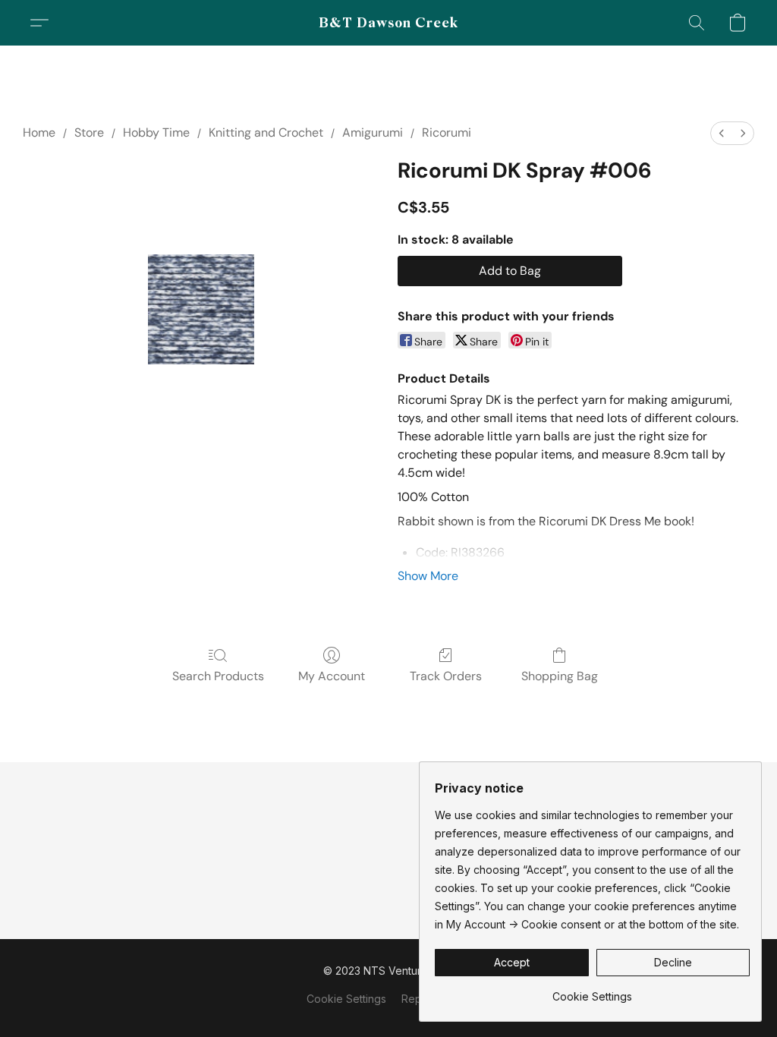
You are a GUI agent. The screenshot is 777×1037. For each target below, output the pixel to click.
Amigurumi (372, 132)
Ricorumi (446, 132)
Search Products (218, 676)
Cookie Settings (346, 998)
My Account (331, 676)
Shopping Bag (559, 676)
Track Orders (446, 676)
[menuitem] (721, 133)
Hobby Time (156, 132)
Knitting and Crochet (266, 132)
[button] (389, 23)
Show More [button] (428, 576)
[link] (592, 991)
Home (39, 132)
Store (89, 132)
